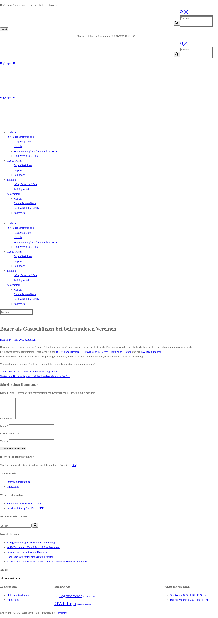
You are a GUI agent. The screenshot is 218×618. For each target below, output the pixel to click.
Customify (61, 612)
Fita (84, 596)
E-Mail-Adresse (9, 433)
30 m (56, 596)
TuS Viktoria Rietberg (67, 351)
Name (4, 426)
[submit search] (177, 23)
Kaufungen (91, 596)
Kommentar (7, 418)
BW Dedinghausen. (151, 351)
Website (4, 441)
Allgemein (30, 339)
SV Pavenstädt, (89, 351)
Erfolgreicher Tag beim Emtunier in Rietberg (31, 542)
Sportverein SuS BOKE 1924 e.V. (25, 503)
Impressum (13, 486)
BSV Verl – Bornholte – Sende (114, 351)
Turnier (88, 604)
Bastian (4, 339)
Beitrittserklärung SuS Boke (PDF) (25, 508)
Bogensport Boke (9, 63)
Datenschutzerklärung (18, 481)
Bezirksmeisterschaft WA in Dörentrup (27, 552)
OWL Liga (65, 603)
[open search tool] (184, 12)
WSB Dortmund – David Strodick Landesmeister (33, 547)
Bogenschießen (70, 596)
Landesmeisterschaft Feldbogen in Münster (30, 556)
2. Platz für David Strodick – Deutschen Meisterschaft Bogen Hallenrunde (47, 561)
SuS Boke (80, 604)
